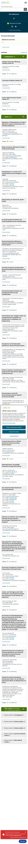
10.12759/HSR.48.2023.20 (11, 471)
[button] (24, 52)
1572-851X (11, 579)
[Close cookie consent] (25, 406)
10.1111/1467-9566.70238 (11, 132)
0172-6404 (11, 473)
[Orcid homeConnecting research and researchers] (5, 2)
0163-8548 (11, 577)
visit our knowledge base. (15, 835)
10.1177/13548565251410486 (12, 253)
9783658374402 (13, 499)
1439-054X (11, 185)
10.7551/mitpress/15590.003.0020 (13, 155)
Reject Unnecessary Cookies (13, 427)
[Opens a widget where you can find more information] (23, 841)
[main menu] (25, 2)
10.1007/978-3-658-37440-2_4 (12, 496)
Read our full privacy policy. (9, 423)
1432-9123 (11, 183)
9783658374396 (13, 498)
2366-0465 (11, 637)
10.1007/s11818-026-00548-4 (12, 182)
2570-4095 (11, 502)
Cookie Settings (14, 436)
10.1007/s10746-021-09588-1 (12, 576)
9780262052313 (13, 157)
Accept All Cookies (14, 431)
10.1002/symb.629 (9, 451)
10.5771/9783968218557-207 (12, 529)
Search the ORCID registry (6, 6)
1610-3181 (11, 639)
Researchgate (5, 47)
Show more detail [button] (6, 70)
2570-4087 (11, 501)
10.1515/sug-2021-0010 (10, 636)
